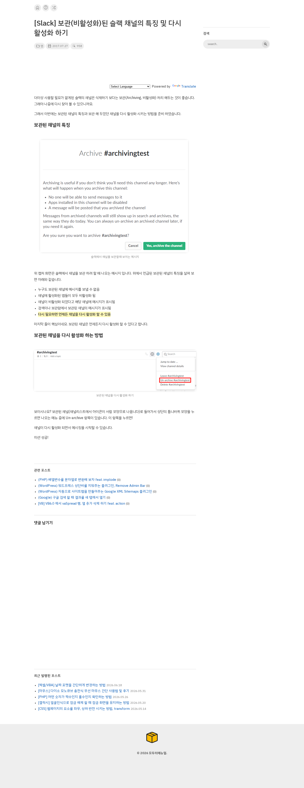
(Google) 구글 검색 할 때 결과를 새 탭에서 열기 (72, 497)
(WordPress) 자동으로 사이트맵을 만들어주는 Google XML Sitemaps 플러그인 (95, 491)
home (37, 7)
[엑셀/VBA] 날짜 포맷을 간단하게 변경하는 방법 (71, 685)
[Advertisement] (115, 68)
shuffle (54, 7)
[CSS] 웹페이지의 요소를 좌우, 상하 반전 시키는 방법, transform (84, 708)
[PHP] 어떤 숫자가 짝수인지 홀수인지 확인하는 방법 (75, 696)
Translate (188, 86)
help (45, 7)
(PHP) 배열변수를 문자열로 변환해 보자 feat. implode (77, 479)
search (265, 44)
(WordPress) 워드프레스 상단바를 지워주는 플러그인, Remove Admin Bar (91, 485)
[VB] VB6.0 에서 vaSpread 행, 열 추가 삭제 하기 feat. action (81, 503)
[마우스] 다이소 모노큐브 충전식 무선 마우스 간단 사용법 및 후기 (83, 690)
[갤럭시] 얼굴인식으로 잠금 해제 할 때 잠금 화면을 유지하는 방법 (83, 702)
